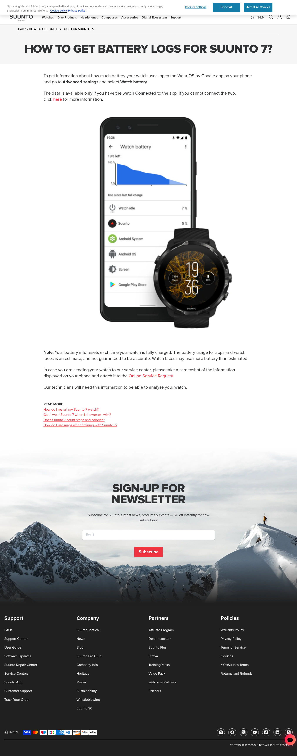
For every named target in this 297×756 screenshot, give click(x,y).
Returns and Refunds (236, 673)
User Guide (12, 647)
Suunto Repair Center (20, 665)
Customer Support (18, 691)
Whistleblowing (88, 699)
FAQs (8, 630)
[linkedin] (277, 732)
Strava (153, 656)
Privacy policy (76, 10)
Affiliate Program (161, 630)
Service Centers (16, 673)
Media (81, 682)
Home (22, 29)
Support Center (16, 639)
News (81, 639)
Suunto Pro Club (89, 656)
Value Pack (156, 673)
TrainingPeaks (159, 665)
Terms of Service (233, 647)
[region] (148, 7)
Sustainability (87, 691)
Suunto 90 (84, 708)
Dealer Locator (159, 639)
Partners (154, 691)
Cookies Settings (195, 7)
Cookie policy (58, 10)
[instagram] (221, 732)
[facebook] (232, 732)
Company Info (87, 665)
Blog (80, 647)
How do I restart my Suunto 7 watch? (70, 409)
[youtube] (255, 732)
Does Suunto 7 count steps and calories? (74, 420)
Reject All (226, 7)
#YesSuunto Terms (235, 665)
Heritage (83, 673)
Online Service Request (151, 376)
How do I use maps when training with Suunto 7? (80, 425)
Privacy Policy (231, 639)
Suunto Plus (157, 647)
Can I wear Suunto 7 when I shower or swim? (77, 414)
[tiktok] (266, 732)
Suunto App (13, 682)
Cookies (227, 656)
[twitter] (243, 732)
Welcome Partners (162, 682)
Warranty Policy (232, 630)
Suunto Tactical (88, 630)
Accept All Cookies (258, 7)
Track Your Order (17, 699)
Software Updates (17, 656)
